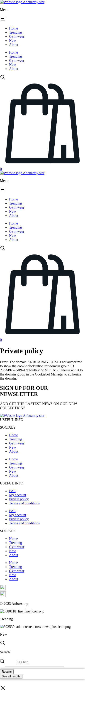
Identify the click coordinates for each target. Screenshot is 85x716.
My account (17, 495)
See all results (11, 676)
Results (7, 671)
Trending (15, 32)
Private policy (19, 499)
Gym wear (16, 36)
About (13, 45)
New (12, 40)
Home (13, 28)
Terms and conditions (24, 503)
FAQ (12, 491)
